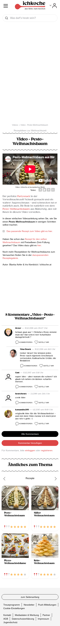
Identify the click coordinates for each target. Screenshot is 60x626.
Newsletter (29, 604)
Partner (46, 615)
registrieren (46, 450)
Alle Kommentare (30, 434)
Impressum (43, 618)
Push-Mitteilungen (47, 604)
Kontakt (7, 615)
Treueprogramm (11, 604)
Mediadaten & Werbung (27, 615)
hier (39, 245)
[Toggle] (53, 5)
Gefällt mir (43, 342)
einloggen (30, 450)
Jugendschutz (10, 622)
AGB (5, 618)
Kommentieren (25, 342)
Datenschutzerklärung (23, 618)
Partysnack (23, 196)
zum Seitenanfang (30, 597)
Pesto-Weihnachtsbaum (16, 209)
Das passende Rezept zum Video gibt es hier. (30, 231)
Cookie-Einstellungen (14, 608)
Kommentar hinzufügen (30, 443)
